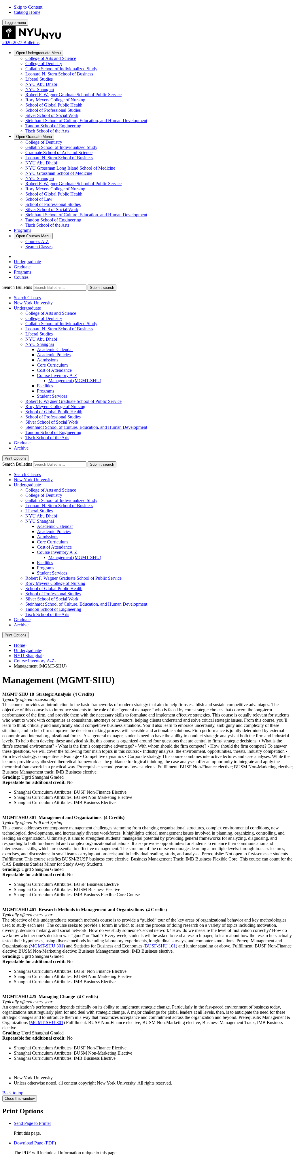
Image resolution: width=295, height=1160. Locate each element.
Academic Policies (54, 354)
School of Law (38, 199)
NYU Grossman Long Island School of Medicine (70, 168)
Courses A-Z (37, 241)
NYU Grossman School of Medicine (58, 173)
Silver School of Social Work (51, 115)
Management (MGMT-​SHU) (74, 380)
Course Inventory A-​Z (57, 375)
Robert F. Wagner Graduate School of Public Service (73, 94)
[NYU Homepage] (31, 37)
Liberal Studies (39, 79)
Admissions (47, 359)
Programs (22, 230)
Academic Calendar (55, 349)
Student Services (52, 396)
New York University (33, 302)
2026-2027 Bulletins (20, 42)
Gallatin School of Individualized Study (61, 68)
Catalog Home (27, 12)
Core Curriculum (52, 365)
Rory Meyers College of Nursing (55, 99)
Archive (21, 448)
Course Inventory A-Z (34, 660)
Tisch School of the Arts (47, 130)
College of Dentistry (43, 63)
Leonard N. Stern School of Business (59, 73)
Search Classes (38, 246)
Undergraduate (38, 53)
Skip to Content (28, 7)
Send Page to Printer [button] (32, 1123)
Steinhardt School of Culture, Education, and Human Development (86, 120)
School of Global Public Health (53, 105)
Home (19, 645)
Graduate (34, 136)
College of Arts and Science (50, 58)
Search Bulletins (17, 287)
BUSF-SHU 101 (160, 945)
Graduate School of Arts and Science (58, 152)
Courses (33, 236)
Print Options (16, 458)
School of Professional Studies (53, 110)
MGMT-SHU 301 (46, 945)
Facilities (45, 385)
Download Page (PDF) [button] (35, 1142)
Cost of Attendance (54, 370)
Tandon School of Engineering (53, 125)
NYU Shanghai (39, 89)
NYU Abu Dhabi (41, 84)
